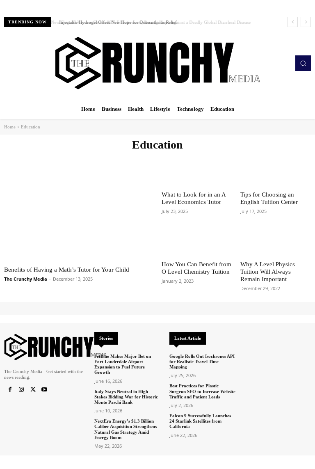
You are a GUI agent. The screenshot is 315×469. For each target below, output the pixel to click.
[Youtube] (44, 390)
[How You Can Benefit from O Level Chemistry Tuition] (197, 240)
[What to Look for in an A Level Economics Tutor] (197, 170)
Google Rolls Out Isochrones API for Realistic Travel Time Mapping (202, 361)
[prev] (293, 22)
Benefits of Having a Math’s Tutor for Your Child (66, 269)
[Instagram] (21, 390)
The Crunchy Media (25, 279)
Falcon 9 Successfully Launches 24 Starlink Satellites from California (200, 421)
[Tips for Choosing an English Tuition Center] (275, 170)
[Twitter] (33, 390)
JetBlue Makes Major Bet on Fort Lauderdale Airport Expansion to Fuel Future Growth (122, 364)
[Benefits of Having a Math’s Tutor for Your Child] (78, 207)
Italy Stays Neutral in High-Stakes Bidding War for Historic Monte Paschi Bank (126, 397)
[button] (303, 63)
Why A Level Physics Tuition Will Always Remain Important (267, 271)
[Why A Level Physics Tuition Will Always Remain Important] (275, 240)
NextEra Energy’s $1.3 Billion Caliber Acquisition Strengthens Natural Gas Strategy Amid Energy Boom (125, 429)
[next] (306, 22)
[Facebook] (10, 390)
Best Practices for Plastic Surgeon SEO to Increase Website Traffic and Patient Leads (202, 391)
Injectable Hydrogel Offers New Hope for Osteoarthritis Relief (117, 22)
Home (10, 126)
